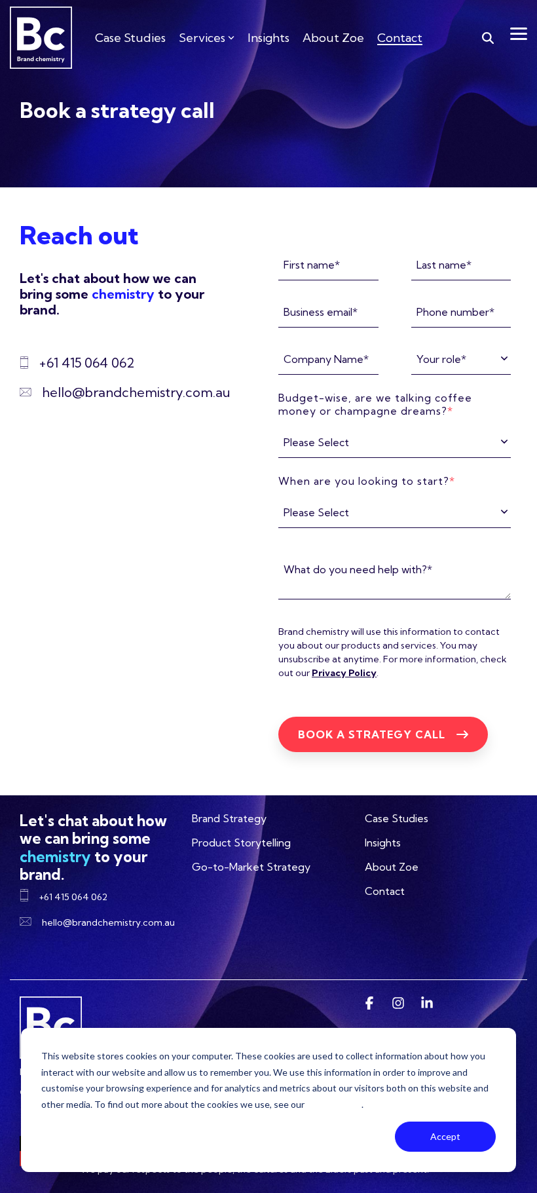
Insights (268, 37)
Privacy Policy (333, 1104)
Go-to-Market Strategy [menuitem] (251, 866)
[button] (518, 33)
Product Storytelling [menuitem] (241, 842)
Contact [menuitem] (385, 891)
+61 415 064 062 (86, 362)
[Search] (487, 38)
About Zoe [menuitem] (391, 866)
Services (202, 37)
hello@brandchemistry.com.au (136, 392)
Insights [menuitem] (383, 842)
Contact (399, 37)
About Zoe (333, 37)
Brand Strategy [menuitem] (229, 818)
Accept (445, 1136)
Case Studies (130, 37)
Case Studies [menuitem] (396, 818)
